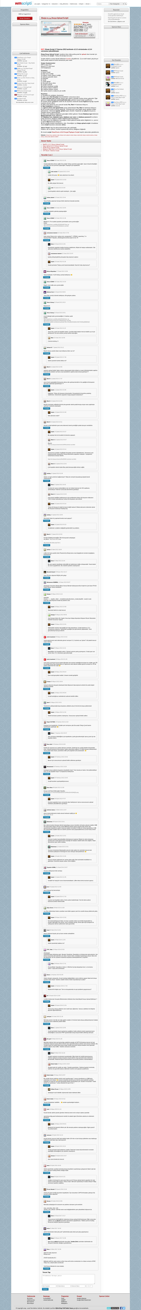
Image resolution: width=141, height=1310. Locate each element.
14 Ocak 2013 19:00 (60, 208)
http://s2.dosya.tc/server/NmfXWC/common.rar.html (62, 459)
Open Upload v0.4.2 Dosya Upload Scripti (55, 146)
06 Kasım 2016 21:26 (61, 1189)
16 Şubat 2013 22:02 (61, 463)
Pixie (62, 1298)
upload (84, 54)
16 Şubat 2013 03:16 (60, 503)
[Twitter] (124, 1308)
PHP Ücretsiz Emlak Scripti (24, 91)
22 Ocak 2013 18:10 (60, 302)
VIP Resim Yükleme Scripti (51, 150)
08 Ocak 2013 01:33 (60, 160)
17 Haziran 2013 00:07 (60, 733)
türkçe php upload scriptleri (51, 136)
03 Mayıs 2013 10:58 (60, 606)
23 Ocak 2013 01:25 (60, 328)
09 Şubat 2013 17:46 (60, 357)
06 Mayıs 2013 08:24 (60, 672)
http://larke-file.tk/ (48, 815)
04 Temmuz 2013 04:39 (58, 744)
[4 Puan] (79, 24)
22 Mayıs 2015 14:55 (64, 1089)
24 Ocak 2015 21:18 (57, 1016)
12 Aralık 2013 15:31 (62, 846)
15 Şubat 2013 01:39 (57, 473)
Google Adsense (81, 1298)
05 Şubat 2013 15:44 (64, 171)
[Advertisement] (24, 38)
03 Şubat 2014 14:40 (55, 887)
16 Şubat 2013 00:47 (61, 439)
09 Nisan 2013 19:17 (61, 572)
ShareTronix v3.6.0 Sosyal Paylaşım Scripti (65, 132)
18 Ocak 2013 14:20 (60, 281)
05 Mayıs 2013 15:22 (61, 637)
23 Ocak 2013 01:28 (60, 261)
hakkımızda (73, 4)
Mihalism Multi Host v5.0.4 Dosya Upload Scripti (57, 149)
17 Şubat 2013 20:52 (56, 534)
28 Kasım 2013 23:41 (59, 821)
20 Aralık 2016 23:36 (56, 1201)
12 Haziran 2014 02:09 (56, 974)
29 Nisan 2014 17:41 (60, 963)
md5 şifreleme (64, 4)
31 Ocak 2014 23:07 (62, 867)
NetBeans (64, 1301)
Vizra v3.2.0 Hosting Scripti (24, 87)
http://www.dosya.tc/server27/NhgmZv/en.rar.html (57, 320)
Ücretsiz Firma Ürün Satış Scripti (25, 83)
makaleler (55, 4)
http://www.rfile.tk (54, 539)
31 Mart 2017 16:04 (55, 1228)
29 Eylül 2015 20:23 (60, 1146)
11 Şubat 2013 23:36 (60, 390)
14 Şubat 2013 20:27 (60, 431)
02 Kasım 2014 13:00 (54, 995)
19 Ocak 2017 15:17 (59, 1215)
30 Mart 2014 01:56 (55, 930)
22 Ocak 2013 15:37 (67, 253)
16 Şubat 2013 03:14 (60, 449)
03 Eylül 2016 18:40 (55, 1165)
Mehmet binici (119, 78)
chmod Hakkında (48, 1300)
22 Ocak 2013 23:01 (60, 312)
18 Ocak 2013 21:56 (59, 244)
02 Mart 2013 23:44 (59, 560)
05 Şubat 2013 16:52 (60, 179)
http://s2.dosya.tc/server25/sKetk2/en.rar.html (56, 226)
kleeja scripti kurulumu (88, 135)
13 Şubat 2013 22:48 (60, 412)
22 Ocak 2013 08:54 (60, 292)
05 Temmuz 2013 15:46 (61, 757)
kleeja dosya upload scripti (52, 135)
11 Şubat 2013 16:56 (56, 367)
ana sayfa (37, 4)
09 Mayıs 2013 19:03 (57, 681)
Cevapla (46, 168)
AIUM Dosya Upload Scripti (51, 147)
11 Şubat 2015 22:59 (60, 1027)
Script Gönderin (25, 18)
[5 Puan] (81, 24)
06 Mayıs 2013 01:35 (61, 659)
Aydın (117, 68)
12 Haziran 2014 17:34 (61, 986)
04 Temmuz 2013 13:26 (60, 766)
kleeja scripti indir (77, 135)
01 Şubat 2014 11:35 (60, 877)
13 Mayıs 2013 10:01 (56, 702)
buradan (68, 58)
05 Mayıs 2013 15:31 (60, 624)
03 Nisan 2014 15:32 (60, 917)
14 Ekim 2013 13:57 (60, 810)
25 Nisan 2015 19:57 (59, 1075)
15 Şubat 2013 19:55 (57, 515)
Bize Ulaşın (30, 1303)
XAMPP (63, 1300)
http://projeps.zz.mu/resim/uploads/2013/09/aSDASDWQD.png (61, 792)
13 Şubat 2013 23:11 (56, 422)
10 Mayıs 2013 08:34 (60, 692)
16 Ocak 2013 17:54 (63, 233)
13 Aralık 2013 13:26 (60, 856)
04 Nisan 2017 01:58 (60, 1238)
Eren (117, 86)
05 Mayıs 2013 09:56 (61, 614)
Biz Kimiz (30, 1298)
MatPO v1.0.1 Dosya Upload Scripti (53, 144)
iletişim (81, 4)
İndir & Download (81, 34)
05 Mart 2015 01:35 (56, 1039)
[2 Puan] (76, 24)
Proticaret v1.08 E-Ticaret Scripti (25, 94)
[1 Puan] (74, 24)
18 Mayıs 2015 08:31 (60, 1124)
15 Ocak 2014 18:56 (59, 337)
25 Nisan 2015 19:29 (64, 1064)
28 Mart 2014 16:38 (58, 907)
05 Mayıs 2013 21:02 (60, 648)
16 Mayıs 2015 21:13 (55, 1109)
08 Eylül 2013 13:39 (58, 787)
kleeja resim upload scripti (66, 135)
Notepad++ (64, 1303)
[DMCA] (113, 1308)
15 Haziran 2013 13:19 (61, 722)
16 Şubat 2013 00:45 (61, 494)
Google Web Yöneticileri (84, 1300)
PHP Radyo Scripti (118, 71)
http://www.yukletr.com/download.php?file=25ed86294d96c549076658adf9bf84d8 (67, 322)
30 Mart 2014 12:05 (60, 940)
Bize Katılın (30, 1301)
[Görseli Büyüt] (56, 35)
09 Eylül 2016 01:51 (59, 1176)
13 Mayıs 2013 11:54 (60, 712)
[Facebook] (121, 1308)
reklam (87, 4)
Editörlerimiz (31, 1300)
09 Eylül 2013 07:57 (60, 798)
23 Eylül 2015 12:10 (57, 1135)
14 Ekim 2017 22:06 (55, 1249)
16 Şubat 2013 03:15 (60, 524)
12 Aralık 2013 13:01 (60, 835)
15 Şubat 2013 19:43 (60, 484)
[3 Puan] (78, 24)
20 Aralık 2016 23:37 (61, 1155)
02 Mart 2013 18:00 (56, 549)
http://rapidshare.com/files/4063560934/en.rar (56, 319)
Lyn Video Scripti (21, 98)
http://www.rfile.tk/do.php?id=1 (52, 542)
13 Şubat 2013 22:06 (56, 401)
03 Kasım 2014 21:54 (60, 1005)
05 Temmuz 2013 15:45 (61, 778)
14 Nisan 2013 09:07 (64, 582)
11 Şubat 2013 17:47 (56, 378)
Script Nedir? (47, 1298)
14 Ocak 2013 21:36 (60, 218)
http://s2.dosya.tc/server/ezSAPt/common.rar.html (61, 444)
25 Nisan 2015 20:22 (59, 1099)
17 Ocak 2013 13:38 (62, 271)
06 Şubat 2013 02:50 (59, 187)
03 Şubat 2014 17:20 (60, 896)
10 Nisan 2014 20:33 (58, 949)
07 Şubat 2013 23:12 (58, 347)
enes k (117, 105)
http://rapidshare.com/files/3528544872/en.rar (56, 224)
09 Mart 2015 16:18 (59, 1053)
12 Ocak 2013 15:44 (60, 197)
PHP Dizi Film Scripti (22, 74)
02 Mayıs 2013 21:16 (57, 594)
